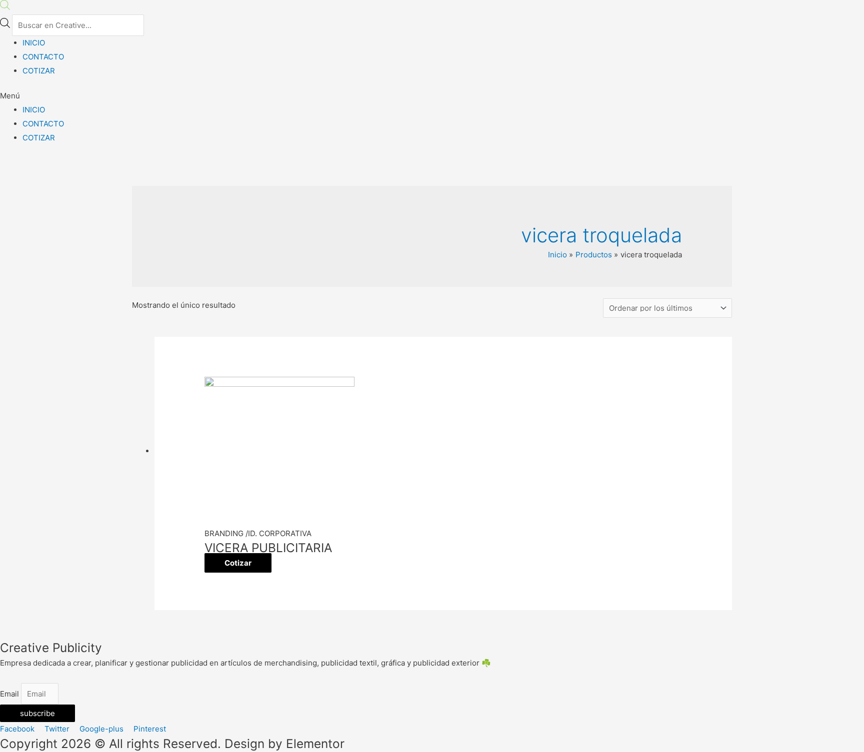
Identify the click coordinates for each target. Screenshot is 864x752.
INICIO (33, 42)
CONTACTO (43, 56)
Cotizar (238, 563)
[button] (432, 96)
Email (10, 694)
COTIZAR (38, 70)
